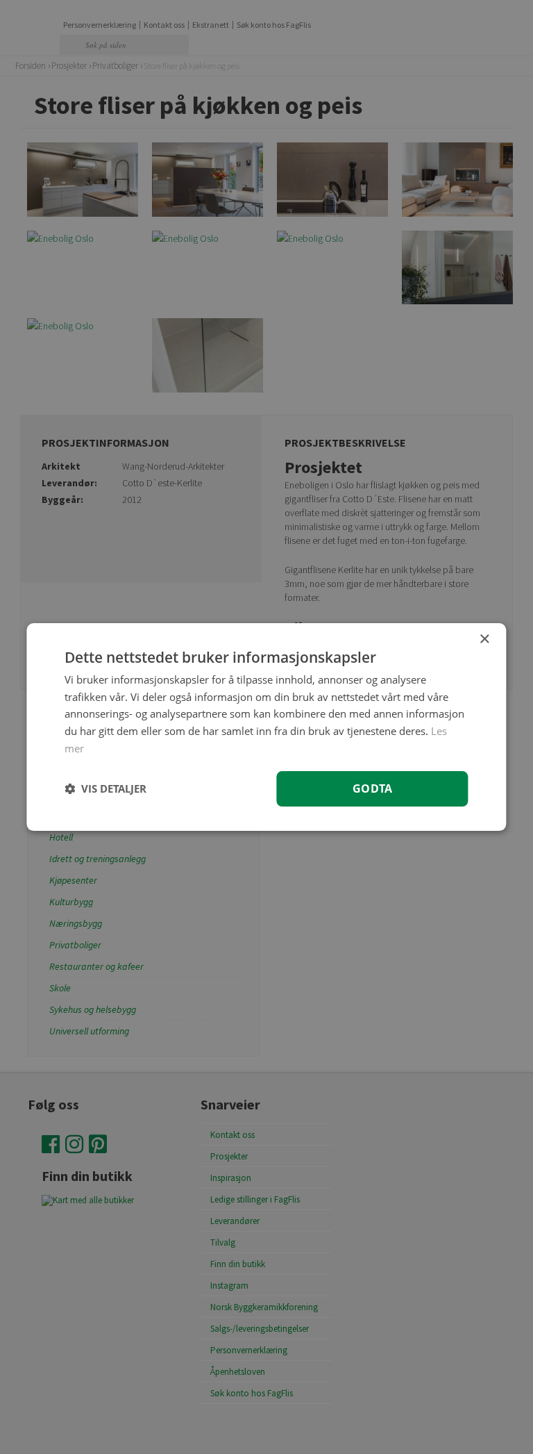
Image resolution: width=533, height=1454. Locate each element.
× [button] (484, 639)
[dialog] (266, 727)
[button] (105, 789)
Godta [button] (372, 788)
